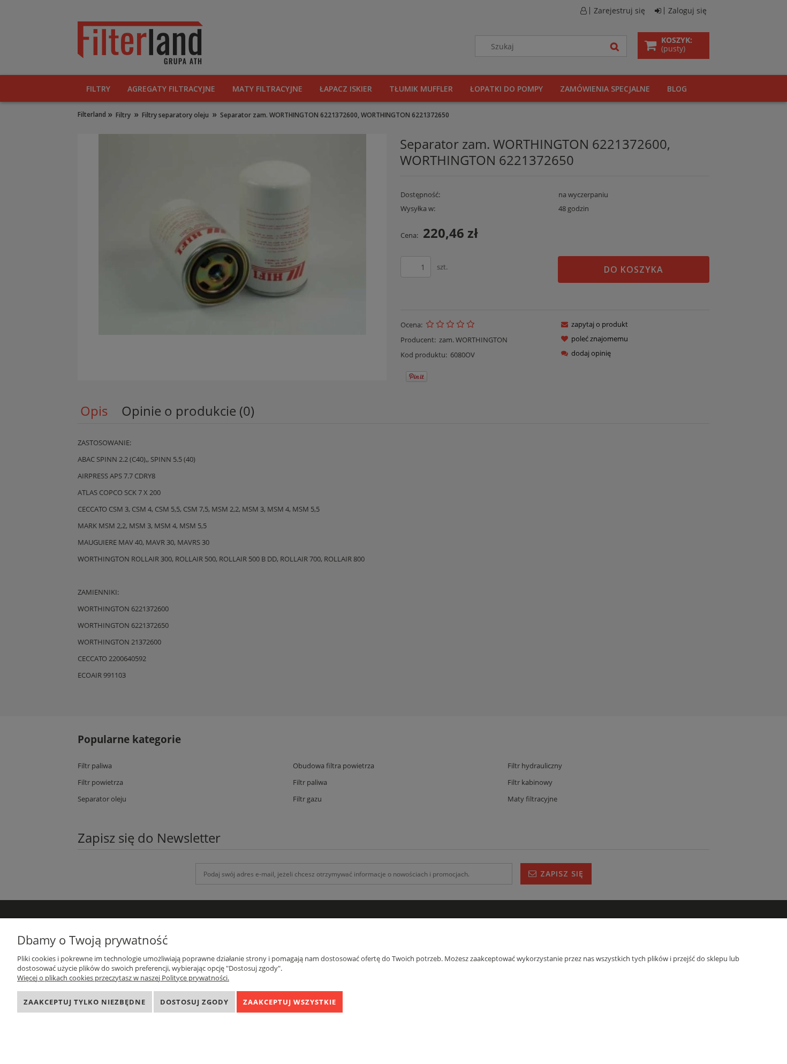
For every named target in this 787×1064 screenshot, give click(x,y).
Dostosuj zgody (194, 1002)
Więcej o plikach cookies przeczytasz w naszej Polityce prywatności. (123, 978)
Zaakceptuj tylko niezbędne (85, 1002)
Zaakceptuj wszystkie (289, 1002)
